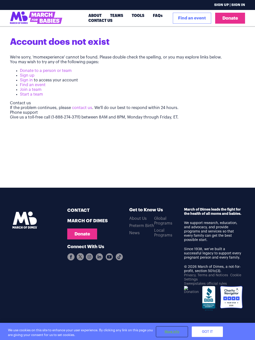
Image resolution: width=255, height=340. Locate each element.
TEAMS (116, 15)
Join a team (31, 90)
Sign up (27, 75)
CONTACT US (100, 20)
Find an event (192, 18)
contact (78, 210)
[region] (127, 331)
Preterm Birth (141, 226)
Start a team (31, 94)
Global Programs (163, 221)
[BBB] (209, 300)
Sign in (26, 80)
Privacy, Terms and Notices (206, 275)
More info (172, 331)
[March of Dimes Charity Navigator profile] (231, 298)
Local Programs (163, 232)
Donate (230, 18)
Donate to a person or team (46, 71)
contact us (82, 108)
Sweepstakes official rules (205, 283)
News (134, 233)
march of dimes (87, 221)
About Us (138, 219)
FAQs (158, 15)
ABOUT (95, 15)
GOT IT (207, 331)
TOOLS (138, 15)
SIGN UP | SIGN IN (229, 5)
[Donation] (191, 290)
